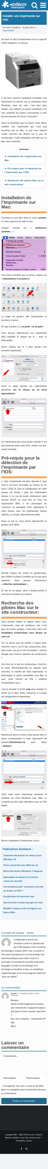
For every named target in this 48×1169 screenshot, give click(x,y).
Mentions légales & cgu (14, 1138)
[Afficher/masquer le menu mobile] (43, 5)
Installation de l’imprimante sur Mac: (23, 158)
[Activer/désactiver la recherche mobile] (34, 5)
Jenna (8, 28)
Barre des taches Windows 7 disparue (23, 871)
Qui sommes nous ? (34, 1138)
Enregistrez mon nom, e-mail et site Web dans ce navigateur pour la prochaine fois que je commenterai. (23, 1090)
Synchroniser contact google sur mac (23, 902)
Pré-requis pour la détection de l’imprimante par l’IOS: (23, 170)
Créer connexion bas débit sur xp (20, 865)
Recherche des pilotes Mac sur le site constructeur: (24, 182)
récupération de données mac (18, 896)
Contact (38, 1135)
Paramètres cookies (24, 1141)
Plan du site (29, 1135)
